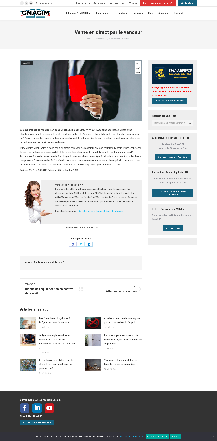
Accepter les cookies (157, 436)
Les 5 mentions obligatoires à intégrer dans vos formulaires (54, 320)
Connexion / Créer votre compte (111, 3)
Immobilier (27, 63)
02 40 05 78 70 (46, 3)
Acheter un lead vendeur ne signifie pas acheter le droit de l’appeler (122, 320)
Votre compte (84, 3)
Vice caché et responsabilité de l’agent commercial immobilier (120, 362)
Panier (134, 3)
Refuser (175, 436)
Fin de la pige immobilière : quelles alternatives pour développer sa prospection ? (57, 364)
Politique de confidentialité (132, 436)
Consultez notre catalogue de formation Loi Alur (100, 211)
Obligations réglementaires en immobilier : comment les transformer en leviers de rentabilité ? (57, 341)
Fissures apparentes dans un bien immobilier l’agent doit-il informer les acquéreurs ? (123, 339)
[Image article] (28, 323)
